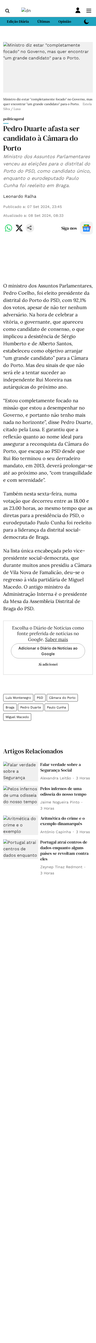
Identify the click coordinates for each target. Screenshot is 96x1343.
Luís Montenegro (18, 698)
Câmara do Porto (62, 698)
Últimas (43, 21)
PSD (40, 698)
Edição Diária (18, 21)
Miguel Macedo (17, 717)
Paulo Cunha (56, 707)
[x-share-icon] (19, 230)
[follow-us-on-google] (86, 228)
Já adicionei (48, 664)
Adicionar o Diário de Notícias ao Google (48, 651)
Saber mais (56, 639)
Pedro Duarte (30, 707)
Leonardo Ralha (19, 196)
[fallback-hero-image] (20, 771)
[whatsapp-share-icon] (8, 230)
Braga (10, 707)
